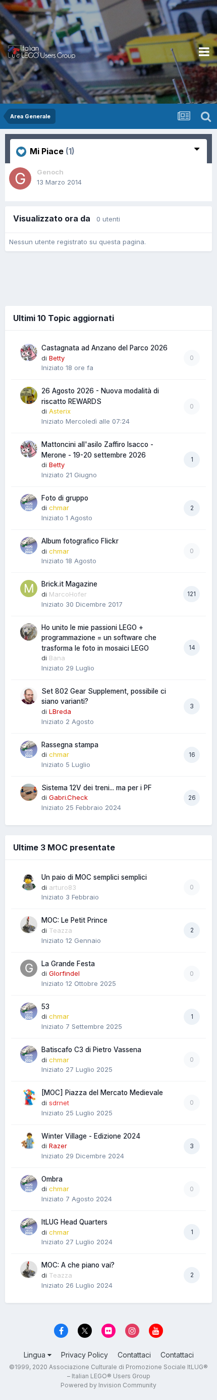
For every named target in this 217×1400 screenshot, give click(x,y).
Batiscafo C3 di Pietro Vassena (91, 1050)
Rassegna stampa (69, 745)
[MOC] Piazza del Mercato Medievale (102, 1093)
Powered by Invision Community (108, 1385)
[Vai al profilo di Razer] (28, 1140)
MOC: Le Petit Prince (74, 920)
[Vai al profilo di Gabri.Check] (28, 792)
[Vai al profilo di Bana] (28, 632)
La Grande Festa (68, 964)
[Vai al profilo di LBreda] (28, 695)
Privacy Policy (84, 1354)
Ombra (52, 1179)
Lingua (35, 1354)
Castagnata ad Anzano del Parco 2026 (104, 348)
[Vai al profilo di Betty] (28, 352)
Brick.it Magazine (69, 584)
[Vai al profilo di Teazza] (28, 924)
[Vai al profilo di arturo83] (28, 881)
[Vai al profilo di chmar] (28, 502)
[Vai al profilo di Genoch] (20, 178)
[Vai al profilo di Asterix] (28, 395)
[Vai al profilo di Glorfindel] (28, 968)
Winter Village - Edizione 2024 (90, 1136)
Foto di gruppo (64, 498)
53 (45, 1007)
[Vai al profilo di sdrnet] (28, 1097)
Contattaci (134, 1354)
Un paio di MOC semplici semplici (94, 877)
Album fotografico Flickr (80, 541)
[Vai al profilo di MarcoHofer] (28, 588)
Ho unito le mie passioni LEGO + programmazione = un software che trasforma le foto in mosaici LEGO (98, 637)
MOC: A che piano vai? (78, 1265)
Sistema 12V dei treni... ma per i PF (96, 788)
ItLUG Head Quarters (74, 1222)
